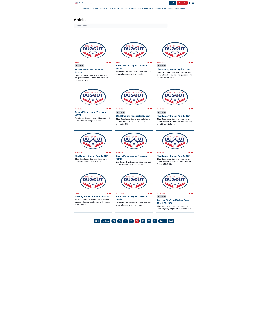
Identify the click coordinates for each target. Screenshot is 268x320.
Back (107, 221)
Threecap (133, 31)
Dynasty (182, 31)
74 (114, 221)
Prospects (78, 31)
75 (120, 221)
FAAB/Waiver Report (147, 31)
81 (155, 221)
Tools (97, 35)
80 (149, 221)
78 (137, 221)
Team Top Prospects (120, 31)
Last (171, 221)
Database (106, 35)
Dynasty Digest (105, 31)
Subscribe (182, 3)
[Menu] (189, 2)
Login (173, 3)
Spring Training (161, 31)
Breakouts (173, 31)
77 (131, 221)
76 (125, 221)
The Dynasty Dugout (80, 15)
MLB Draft (78, 35)
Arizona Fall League (91, 31)
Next (161, 221)
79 (143, 221)
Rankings (88, 35)
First (97, 221)
